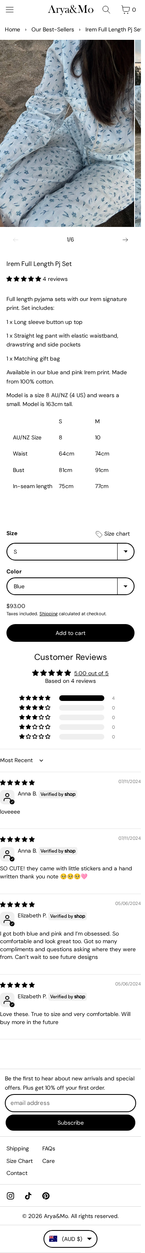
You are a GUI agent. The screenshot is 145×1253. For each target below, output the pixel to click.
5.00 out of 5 (91, 673)
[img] (17, 782)
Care (48, 1160)
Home (12, 29)
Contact (16, 1173)
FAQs (48, 1148)
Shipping (48, 613)
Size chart (116, 533)
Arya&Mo (56, 1216)
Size (11, 533)
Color (14, 571)
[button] (24, 278)
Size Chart (19, 1160)
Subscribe (71, 1122)
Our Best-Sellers (52, 29)
